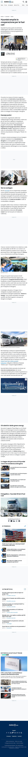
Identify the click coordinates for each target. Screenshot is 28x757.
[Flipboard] (13, 732)
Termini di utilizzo (19, 743)
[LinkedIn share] (14, 521)
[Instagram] (17, 732)
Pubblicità (14, 736)
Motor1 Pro (16, 5)
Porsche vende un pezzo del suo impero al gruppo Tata (12, 593)
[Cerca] (23, 2)
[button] (2, 514)
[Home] (9, 2)
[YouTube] (19, 732)
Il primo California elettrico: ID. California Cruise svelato (12, 610)
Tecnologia (9, 623)
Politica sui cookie (18, 741)
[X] (8, 732)
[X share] (11, 521)
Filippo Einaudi (11, 53)
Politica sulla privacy (10, 741)
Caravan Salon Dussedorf (12, 612)
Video (23, 5)
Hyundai (7, 16)
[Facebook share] (9, 521)
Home (2, 16)
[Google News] (15, 732)
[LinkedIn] (11, 732)
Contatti (20, 736)
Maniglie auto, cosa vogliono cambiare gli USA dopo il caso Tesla (13, 615)
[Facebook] (6, 732)
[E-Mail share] (19, 521)
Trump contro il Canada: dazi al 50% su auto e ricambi (13, 599)
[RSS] (21, 732)
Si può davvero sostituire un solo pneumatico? (13, 626)
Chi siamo (8, 736)
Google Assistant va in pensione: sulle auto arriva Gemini (13, 621)
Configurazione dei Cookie (10, 743)
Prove (5, 5)
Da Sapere (10, 5)
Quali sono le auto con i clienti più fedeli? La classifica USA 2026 (13, 604)
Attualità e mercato (11, 595)
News (2, 5)
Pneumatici (9, 628)
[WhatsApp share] (16, 521)
